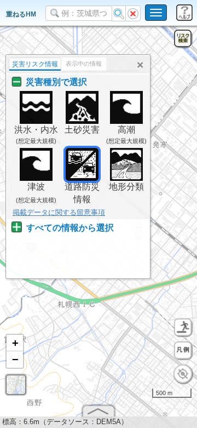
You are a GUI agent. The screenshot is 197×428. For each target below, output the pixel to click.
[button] (15, 343)
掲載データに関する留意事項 (59, 212)
